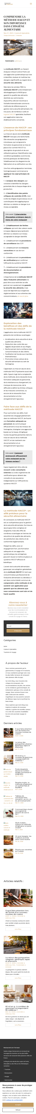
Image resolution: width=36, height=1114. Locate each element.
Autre (5, 646)
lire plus (18, 929)
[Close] (34, 1084)
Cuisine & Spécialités (22, 33)
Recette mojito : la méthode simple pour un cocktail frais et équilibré (23, 785)
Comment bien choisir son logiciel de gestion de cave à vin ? (23, 812)
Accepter (18, 1105)
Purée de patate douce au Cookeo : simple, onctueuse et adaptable (23, 771)
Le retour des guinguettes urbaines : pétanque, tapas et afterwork (23, 744)
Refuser (18, 1110)
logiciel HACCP (9, 114)
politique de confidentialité (14, 1100)
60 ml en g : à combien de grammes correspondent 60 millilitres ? (23, 758)
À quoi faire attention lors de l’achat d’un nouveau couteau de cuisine (23, 731)
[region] (18, 1098)
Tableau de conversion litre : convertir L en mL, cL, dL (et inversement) (23, 798)
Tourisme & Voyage (10, 652)
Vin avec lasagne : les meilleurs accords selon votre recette (23, 837)
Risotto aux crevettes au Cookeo (23, 850)
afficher (18, 61)
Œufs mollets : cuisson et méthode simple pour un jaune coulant (23, 825)
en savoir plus (22, 296)
